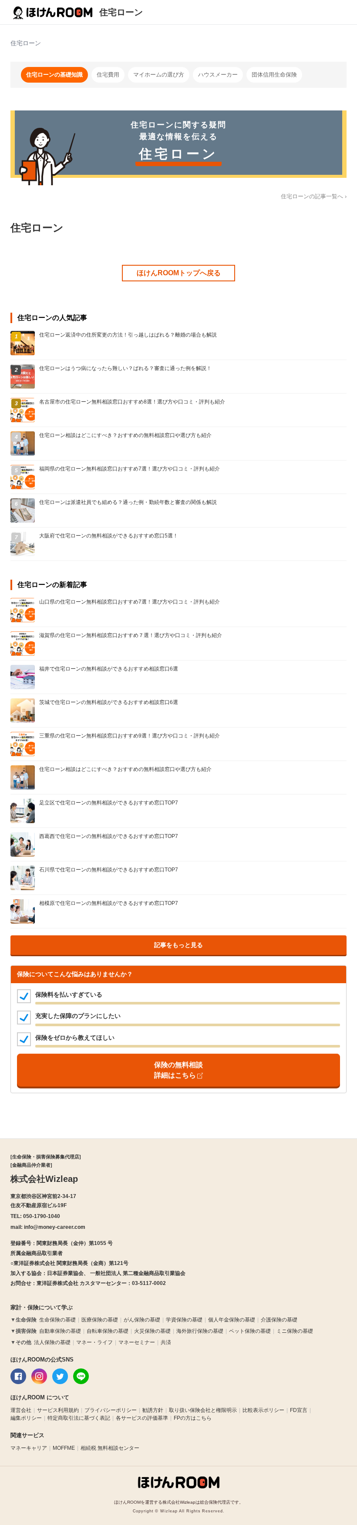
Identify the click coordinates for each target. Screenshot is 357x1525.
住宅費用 (108, 74)
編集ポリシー (26, 1418)
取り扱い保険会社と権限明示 (203, 1410)
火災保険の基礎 (152, 1331)
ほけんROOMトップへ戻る (179, 273)
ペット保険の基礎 (250, 1331)
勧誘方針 (152, 1410)
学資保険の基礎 (184, 1320)
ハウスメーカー (218, 74)
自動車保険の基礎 (60, 1331)
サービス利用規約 (58, 1410)
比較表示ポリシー (263, 1410)
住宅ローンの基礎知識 (54, 74)
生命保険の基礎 (57, 1320)
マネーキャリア (28, 1448)
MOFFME (64, 1448)
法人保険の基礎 (52, 1342)
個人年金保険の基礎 (231, 1320)
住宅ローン (121, 12)
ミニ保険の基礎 (294, 1331)
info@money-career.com (54, 1227)
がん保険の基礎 (142, 1320)
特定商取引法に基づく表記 (78, 1418)
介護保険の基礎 (279, 1320)
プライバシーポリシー (110, 1410)
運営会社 (20, 1410)
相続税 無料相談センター (110, 1448)
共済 (166, 1342)
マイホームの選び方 (158, 74)
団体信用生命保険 (274, 74)
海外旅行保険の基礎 (199, 1331)
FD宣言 (298, 1410)
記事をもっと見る (178, 944)
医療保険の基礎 (99, 1320)
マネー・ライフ (94, 1342)
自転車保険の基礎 (107, 1331)
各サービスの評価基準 (142, 1418)
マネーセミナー (136, 1342)
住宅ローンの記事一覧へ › (314, 196)
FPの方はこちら (193, 1418)
